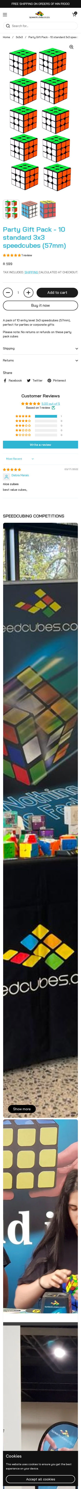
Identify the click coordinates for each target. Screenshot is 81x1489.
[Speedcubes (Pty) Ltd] (39, 15)
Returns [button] (8, 360)
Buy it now (40, 305)
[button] (74, 15)
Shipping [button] (9, 348)
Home (6, 37)
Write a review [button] (40, 445)
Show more (22, 1109)
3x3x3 (19, 37)
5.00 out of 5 (51, 404)
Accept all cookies (40, 1479)
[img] (12, 469)
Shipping (32, 272)
